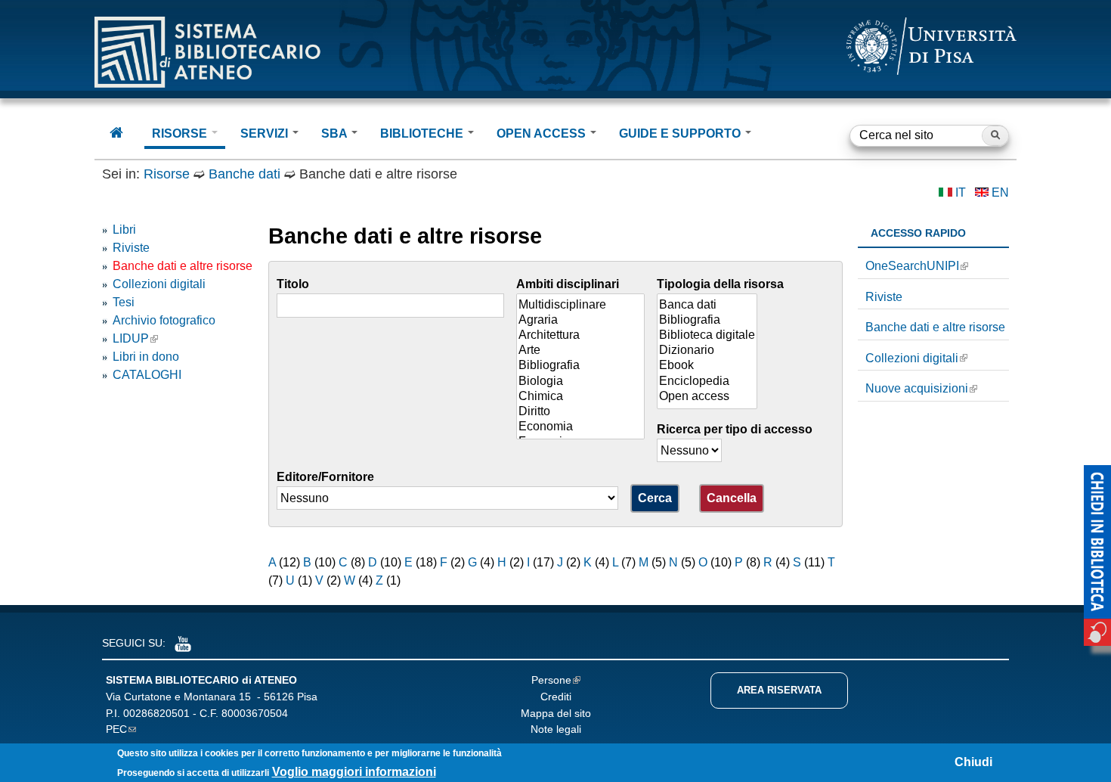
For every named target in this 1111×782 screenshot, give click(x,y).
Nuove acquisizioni (916, 388)
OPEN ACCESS (543, 133)
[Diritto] (580, 412)
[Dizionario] (707, 350)
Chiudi (973, 762)
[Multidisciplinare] (580, 305)
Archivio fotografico (164, 320)
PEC (116, 729)
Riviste (131, 247)
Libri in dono (146, 356)
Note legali (556, 729)
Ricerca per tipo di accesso (734, 429)
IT (960, 192)
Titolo (293, 284)
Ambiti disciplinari (567, 284)
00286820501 (156, 713)
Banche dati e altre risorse (182, 265)
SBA (335, 133)
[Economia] (580, 427)
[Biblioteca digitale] (707, 335)
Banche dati (244, 174)
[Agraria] (580, 320)
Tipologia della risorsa (720, 284)
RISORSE (181, 133)
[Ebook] (707, 366)
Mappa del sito (556, 713)
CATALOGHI (147, 374)
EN (1000, 192)
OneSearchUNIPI (912, 265)
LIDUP (131, 338)
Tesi (124, 302)
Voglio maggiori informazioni (354, 772)
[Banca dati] (707, 305)
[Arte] (580, 350)
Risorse (167, 174)
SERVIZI (265, 133)
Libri (124, 229)
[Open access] (707, 397)
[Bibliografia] (580, 366)
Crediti (555, 696)
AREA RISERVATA (779, 690)
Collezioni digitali (159, 284)
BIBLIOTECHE (423, 133)
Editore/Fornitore (325, 476)
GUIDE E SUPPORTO (681, 133)
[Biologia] (580, 381)
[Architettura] (580, 335)
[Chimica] (580, 397)
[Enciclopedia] (707, 381)
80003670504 (254, 713)
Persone (551, 680)
